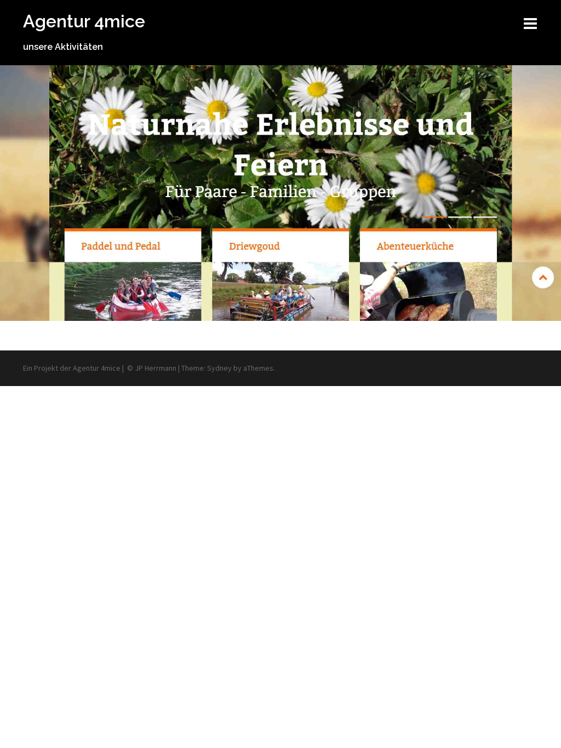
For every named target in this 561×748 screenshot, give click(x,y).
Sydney (219, 368)
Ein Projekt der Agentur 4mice (72, 368)
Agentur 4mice (84, 21)
